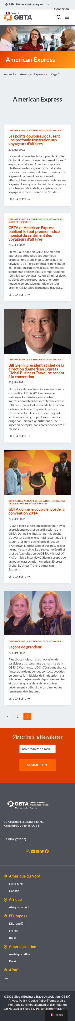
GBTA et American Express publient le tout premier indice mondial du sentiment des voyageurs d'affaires (34, 233)
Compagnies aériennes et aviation (29, 501)
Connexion (61, 9)
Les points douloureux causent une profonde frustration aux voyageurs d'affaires (34, 140)
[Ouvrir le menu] (67, 17)
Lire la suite (19, 199)
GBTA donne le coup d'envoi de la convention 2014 (36, 511)
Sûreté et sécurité (19, 222)
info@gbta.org (17, 839)
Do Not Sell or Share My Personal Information (34, 1008)
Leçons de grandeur (25, 647)
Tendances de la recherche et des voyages (34, 130)
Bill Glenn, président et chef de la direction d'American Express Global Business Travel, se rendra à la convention (36, 371)
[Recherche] (59, 17)
